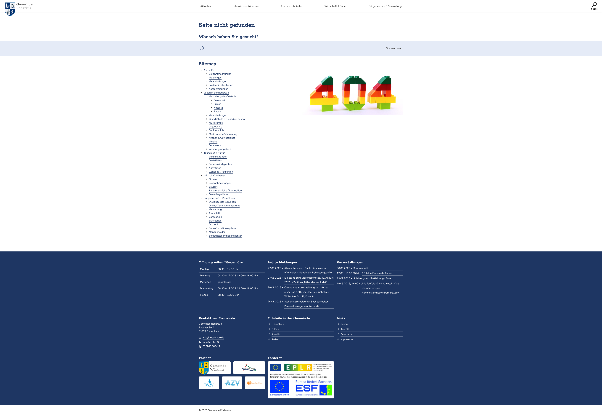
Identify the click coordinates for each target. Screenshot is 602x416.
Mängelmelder (217, 231)
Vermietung (215, 216)
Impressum (347, 339)
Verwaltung (215, 209)
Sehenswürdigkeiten (220, 164)
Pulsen (217, 103)
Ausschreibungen (218, 88)
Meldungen (215, 77)
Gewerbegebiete (218, 194)
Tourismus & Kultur (214, 152)
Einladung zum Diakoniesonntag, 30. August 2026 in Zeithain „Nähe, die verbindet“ (308, 280)
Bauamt (213, 186)
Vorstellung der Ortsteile (222, 96)
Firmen (213, 179)
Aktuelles (209, 70)
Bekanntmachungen (220, 73)
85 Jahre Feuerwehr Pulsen (377, 273)
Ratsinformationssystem (222, 228)
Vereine (213, 141)
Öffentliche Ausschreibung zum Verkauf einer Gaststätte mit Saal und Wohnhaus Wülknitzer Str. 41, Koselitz (306, 292)
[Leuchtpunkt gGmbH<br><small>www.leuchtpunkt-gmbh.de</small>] (255, 382)
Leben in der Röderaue (216, 92)
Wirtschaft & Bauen (214, 175)
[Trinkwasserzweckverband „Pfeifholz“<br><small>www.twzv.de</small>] (209, 382)
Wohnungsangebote (220, 149)
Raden (217, 111)
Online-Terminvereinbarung (224, 205)
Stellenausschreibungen (222, 201)
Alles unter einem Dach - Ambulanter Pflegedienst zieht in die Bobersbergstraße (308, 270)
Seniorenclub (216, 130)
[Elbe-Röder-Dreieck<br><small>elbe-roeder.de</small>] (249, 367)
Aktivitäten (215, 167)
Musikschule (216, 122)
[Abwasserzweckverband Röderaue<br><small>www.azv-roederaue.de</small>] (232, 382)
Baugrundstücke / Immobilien (225, 190)
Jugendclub (215, 126)
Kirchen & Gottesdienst (222, 137)
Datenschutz (348, 334)
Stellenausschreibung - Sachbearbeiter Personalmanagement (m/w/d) (306, 304)
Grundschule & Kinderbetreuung (227, 118)
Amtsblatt (214, 213)
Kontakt (345, 329)
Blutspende (215, 220)
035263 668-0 (211, 341)
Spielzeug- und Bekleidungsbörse (372, 278)
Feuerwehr (215, 145)
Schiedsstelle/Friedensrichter (225, 235)
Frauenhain (220, 100)
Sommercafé (360, 268)
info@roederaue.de (213, 337)
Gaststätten (215, 160)
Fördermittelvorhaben (221, 85)
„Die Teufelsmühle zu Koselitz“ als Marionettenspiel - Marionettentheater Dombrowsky (380, 288)
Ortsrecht (214, 224)
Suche (344, 324)
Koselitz (218, 107)
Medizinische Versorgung (223, 134)
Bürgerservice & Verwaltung (219, 198)
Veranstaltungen (218, 81)
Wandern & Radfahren (221, 171)
